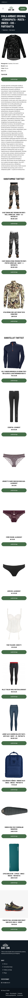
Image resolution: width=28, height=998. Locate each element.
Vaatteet (5, 30)
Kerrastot (12, 30)
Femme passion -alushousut (14, 537)
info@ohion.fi (4, 2)
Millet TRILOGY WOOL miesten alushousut (14, 689)
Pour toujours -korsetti (14, 645)
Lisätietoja (14, 79)
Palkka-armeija (8, 970)
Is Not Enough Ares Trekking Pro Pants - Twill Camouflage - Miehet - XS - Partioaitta (14, 214)
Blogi (5, 973)
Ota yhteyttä (13, 993)
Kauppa (23, 8)
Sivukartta (20, 995)
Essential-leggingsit (14, 427)
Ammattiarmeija (8, 967)
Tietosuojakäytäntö (10, 995)
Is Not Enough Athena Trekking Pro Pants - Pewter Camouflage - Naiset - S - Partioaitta (14, 263)
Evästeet (20, 993)
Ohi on (5, 964)
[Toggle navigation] (3, 8)
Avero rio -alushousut (14, 591)
